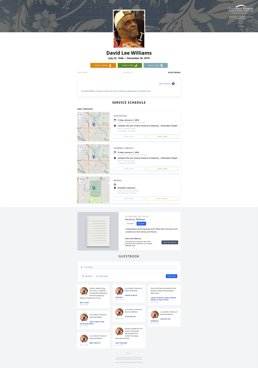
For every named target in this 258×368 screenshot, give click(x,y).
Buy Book (141, 224)
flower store (145, 91)
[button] (93, 124)
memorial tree (110, 91)
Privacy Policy (123, 359)
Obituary (82, 72)
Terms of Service (134, 359)
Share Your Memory (169, 242)
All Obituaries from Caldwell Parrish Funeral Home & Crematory (241, 17)
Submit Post (171, 276)
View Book (130, 224)
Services (128, 72)
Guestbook (174, 72)
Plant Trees (162, 136)
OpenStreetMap (131, 362)
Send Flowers (162, 199)
